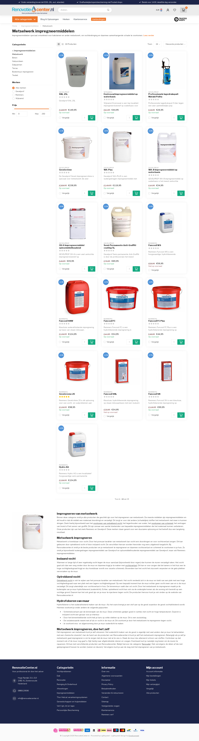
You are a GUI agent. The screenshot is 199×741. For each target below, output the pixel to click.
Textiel (15, 75)
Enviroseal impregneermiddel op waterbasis (121, 95)
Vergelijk (65, 118)
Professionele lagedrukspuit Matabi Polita (163, 95)
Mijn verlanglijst (153, 684)
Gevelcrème (65, 170)
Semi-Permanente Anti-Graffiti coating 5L (120, 246)
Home (14, 26)
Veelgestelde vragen (111, 706)
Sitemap (105, 701)
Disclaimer (106, 680)
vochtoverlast (131, 565)
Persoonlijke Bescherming (68, 710)
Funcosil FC (109, 321)
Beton (14, 57)
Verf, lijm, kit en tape (65, 706)
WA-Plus (108, 170)
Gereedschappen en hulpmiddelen (72, 701)
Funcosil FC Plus (156, 321)
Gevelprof (20, 91)
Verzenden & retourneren (112, 693)
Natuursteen (17, 61)
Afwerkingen (62, 689)
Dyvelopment (134, 736)
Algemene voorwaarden (112, 676)
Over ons (105, 671)
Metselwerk (48, 26)
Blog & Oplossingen (49, 19)
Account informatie (154, 671)
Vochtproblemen (64, 671)
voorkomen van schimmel (162, 523)
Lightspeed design (118, 736)
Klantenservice (80, 19)
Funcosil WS (154, 245)
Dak (58, 676)
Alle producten (152, 693)
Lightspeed (105, 736)
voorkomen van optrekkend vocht (107, 523)
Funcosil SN (154, 394)
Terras (15, 68)
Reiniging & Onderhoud (67, 684)
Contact (105, 697)
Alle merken (21, 88)
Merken (66, 19)
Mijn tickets (151, 680)
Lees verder (148, 35)
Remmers (20, 95)
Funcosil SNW (66, 321)
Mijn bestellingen (153, 676)
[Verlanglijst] (174, 10)
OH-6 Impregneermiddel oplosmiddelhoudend (71, 246)
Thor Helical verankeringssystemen (72, 697)
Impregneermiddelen (30, 26)
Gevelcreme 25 (67, 394)
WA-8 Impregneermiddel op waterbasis (162, 171)
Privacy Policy (107, 684)
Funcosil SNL (110, 394)
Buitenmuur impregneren (22, 72)
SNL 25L (63, 94)
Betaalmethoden (109, 689)
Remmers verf (107, 714)
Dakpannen (17, 64)
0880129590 (23, 691)
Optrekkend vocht (64, 580)
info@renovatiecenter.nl (28, 698)
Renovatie (146, 644)
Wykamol (20, 98)
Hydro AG (64, 467)
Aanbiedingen (98, 19)
